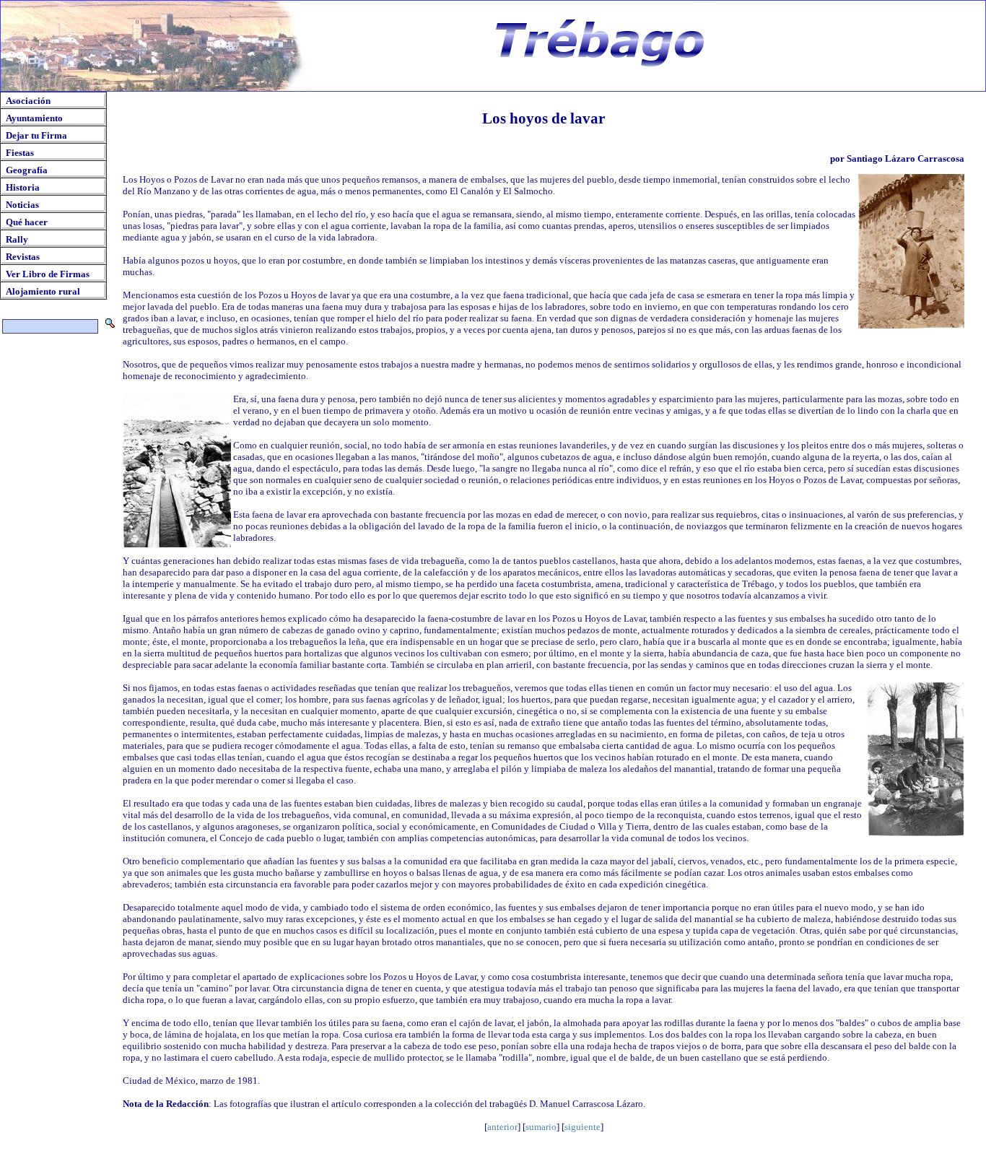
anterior (502, 1126)
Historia (23, 187)
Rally (17, 239)
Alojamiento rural (43, 291)
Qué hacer (27, 222)
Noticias (22, 204)
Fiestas (20, 152)
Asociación (28, 100)
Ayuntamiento (34, 118)
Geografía (27, 170)
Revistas (23, 256)
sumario (541, 1126)
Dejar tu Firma (36, 135)
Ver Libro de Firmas (48, 274)
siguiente (582, 1126)
